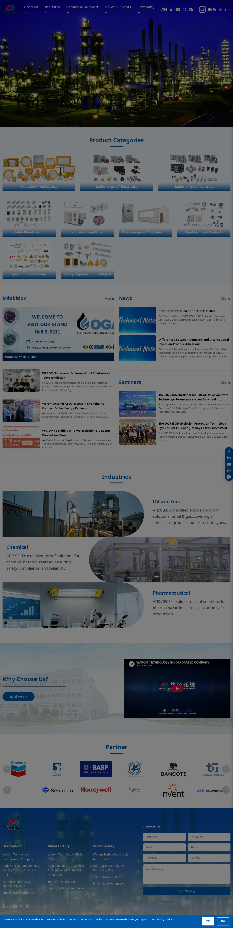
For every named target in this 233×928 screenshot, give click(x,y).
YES (208, 921)
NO (223, 921)
